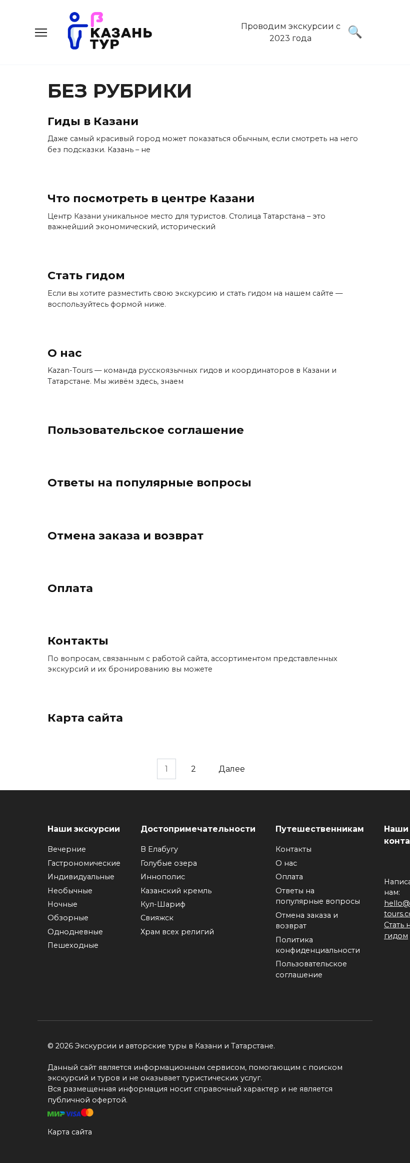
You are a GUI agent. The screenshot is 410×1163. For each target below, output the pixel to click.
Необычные (70, 890)
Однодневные (75, 931)
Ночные (63, 904)
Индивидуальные (81, 876)
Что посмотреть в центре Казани (151, 198)
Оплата (70, 588)
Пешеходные (73, 945)
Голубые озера (168, 863)
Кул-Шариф (163, 904)
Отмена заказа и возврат (126, 535)
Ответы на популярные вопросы (150, 482)
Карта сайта (85, 718)
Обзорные (68, 917)
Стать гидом (86, 276)
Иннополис (162, 876)
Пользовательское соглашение (146, 430)
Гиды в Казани (93, 121)
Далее (231, 769)
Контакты (78, 641)
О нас (65, 353)
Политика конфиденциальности (318, 945)
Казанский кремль (176, 890)
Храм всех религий (177, 931)
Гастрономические (84, 863)
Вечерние (67, 849)
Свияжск (157, 917)
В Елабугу (159, 849)
